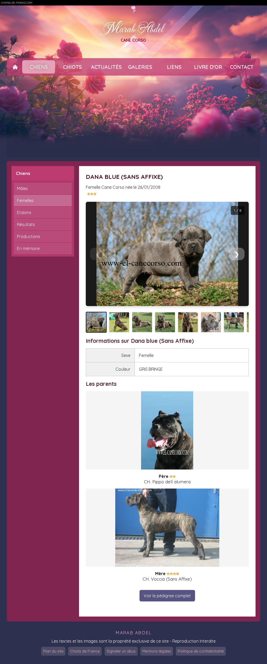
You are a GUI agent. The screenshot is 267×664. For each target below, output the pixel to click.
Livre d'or (208, 67)
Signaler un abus (121, 651)
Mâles (22, 188)
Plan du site (53, 651)
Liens (174, 67)
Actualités (106, 67)
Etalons (24, 212)
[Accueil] (15, 67)
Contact (241, 67)
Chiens (39, 67)
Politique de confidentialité (201, 651)
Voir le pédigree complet (167, 595)
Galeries (140, 67)
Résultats (26, 224)
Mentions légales (156, 651)
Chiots (72, 67)
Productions (28, 236)
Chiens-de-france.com (16, 2)
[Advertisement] (133, 118)
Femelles (25, 200)
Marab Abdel (133, 28)
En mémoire (28, 248)
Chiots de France (85, 651)
